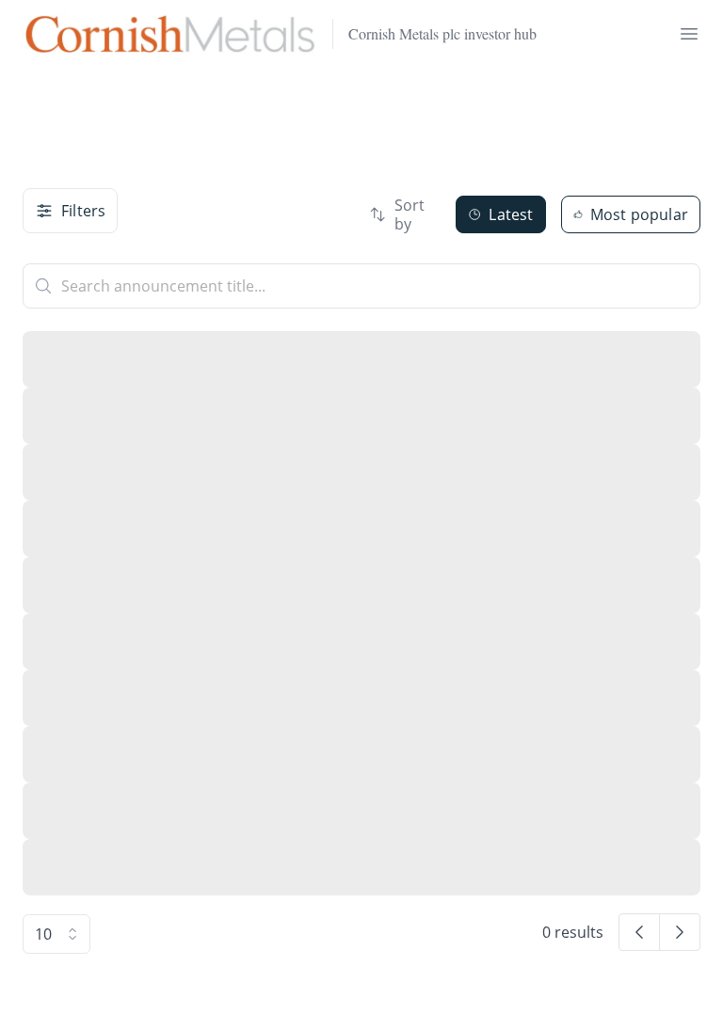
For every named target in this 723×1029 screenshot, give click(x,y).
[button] (639, 932)
